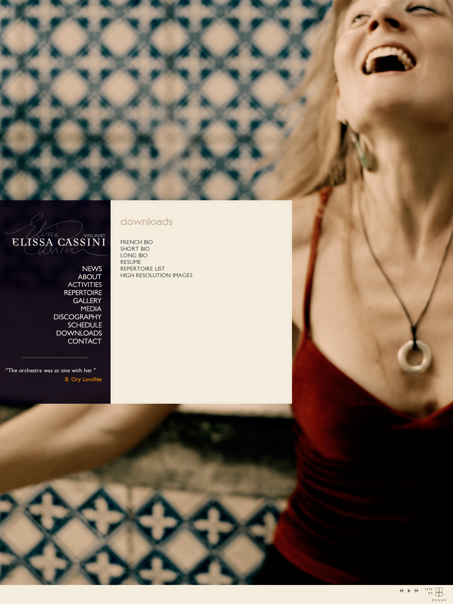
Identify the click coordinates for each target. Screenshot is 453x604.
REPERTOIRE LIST (142, 268)
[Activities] (85, 284)
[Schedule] (85, 325)
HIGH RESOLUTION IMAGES (156, 275)
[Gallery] (87, 301)
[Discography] (78, 317)
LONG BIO (134, 255)
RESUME (130, 262)
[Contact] (85, 341)
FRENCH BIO (136, 242)
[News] (92, 269)
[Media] (91, 309)
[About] (90, 277)
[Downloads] (79, 333)
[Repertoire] (83, 293)
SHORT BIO (135, 248)
